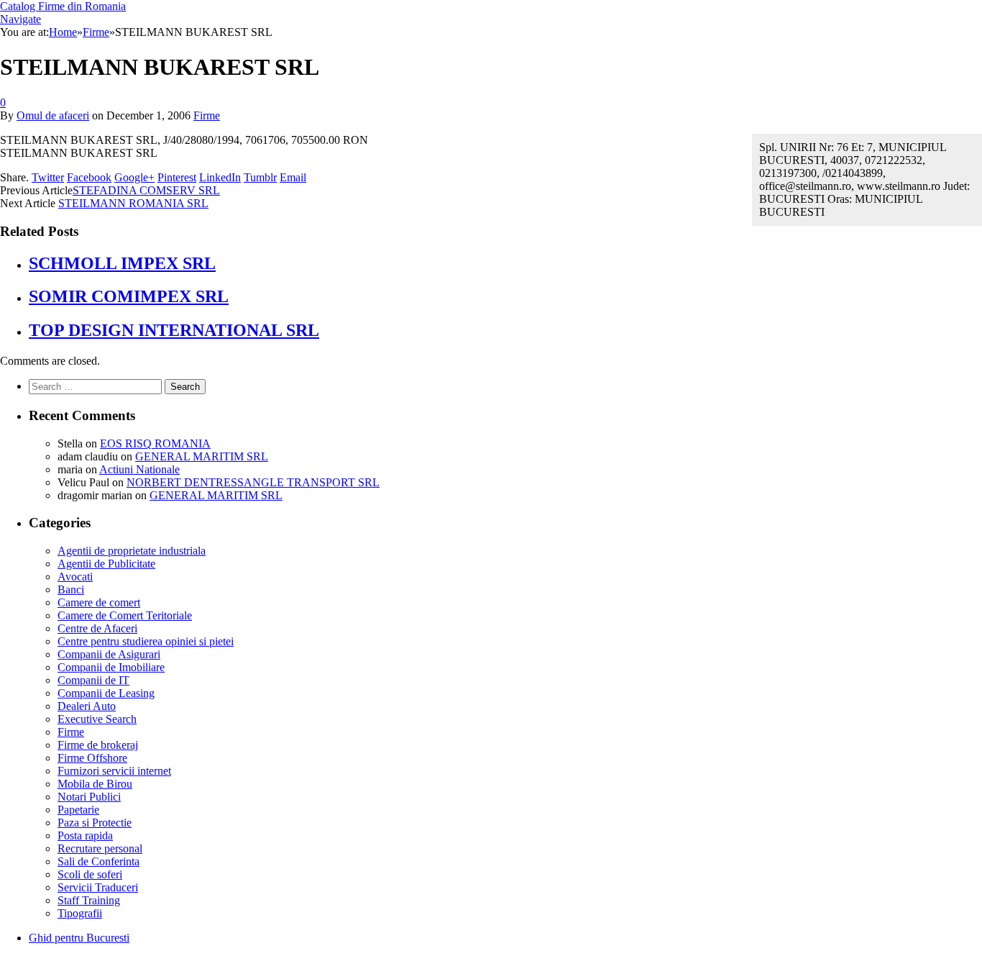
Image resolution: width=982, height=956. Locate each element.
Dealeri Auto (87, 706)
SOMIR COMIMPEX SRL (129, 296)
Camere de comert (99, 602)
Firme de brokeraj (98, 745)
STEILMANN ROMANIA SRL (133, 203)
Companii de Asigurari (109, 654)
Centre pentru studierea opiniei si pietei (146, 641)
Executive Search (97, 719)
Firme (206, 115)
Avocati (75, 576)
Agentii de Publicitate (106, 563)
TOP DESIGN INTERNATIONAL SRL (174, 330)
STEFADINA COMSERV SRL (146, 190)
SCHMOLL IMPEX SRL (122, 263)
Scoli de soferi (90, 874)
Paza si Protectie (95, 822)
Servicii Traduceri (98, 887)
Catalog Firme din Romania (63, 6)
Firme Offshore (92, 758)
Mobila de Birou (95, 784)
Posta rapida (85, 835)
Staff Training (89, 900)
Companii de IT (93, 680)
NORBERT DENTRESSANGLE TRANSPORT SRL (253, 482)
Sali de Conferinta (98, 861)
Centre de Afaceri (97, 628)
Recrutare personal (100, 848)
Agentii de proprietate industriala (132, 551)
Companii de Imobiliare (111, 667)
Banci (71, 589)
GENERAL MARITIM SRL (201, 456)
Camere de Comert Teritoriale (125, 615)
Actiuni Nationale (139, 469)
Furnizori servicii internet (114, 771)
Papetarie (78, 810)
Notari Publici (89, 797)
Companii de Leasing (106, 693)
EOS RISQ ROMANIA (155, 443)
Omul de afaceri (53, 115)
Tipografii (80, 913)
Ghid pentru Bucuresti (79, 938)
